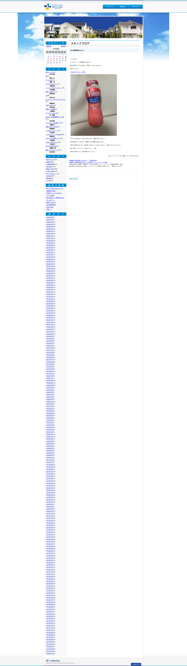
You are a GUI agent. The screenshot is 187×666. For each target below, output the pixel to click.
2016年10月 (50, 492)
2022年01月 (50, 345)
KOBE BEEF (50, 207)
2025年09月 (50, 243)
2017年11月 (50, 462)
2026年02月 (50, 231)
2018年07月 (50, 443)
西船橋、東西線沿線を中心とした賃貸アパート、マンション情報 (88, 162)
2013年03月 (50, 590)
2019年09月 (50, 411)
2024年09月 (50, 271)
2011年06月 (50, 639)
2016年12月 (50, 488)
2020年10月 (50, 380)
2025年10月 (50, 240)
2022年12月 (50, 320)
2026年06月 (50, 222)
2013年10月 (50, 574)
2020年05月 (50, 392)
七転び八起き (50, 105)
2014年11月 (50, 544)
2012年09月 (50, 604)
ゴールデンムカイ (51, 113)
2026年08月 (50, 217)
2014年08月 (50, 551)
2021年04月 (50, 366)
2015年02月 (50, 537)
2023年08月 (50, 301)
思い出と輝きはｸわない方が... (55, 188)
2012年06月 (50, 611)
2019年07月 (50, 415)
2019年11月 (50, 406)
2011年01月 (50, 651)
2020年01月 (50, 401)
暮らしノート (50, 72)
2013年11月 (50, 572)
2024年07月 (50, 275)
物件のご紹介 (50, 169)
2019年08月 (50, 413)
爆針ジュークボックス (52, 150)
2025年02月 (50, 259)
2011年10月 (50, 630)
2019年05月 (50, 420)
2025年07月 (50, 247)
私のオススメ (50, 159)
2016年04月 (50, 506)
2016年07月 (50, 499)
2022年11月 (50, 322)
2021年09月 (50, 355)
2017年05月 (50, 476)
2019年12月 (50, 404)
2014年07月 (50, 553)
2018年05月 (50, 448)
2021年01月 (50, 373)
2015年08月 (50, 523)
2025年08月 (50, 245)
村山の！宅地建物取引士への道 (55, 117)
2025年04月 (50, 254)
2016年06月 (50, 502)
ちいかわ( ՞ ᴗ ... (51, 200)
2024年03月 (50, 285)
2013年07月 (50, 581)
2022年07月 (50, 331)
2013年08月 (50, 579)
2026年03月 (50, 229)
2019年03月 (50, 425)
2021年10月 (50, 352)
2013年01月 (50, 595)
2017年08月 (50, 469)
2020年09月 (50, 383)
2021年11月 (50, 350)
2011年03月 (50, 646)
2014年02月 (50, 565)
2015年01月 (50, 539)
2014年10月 (50, 546)
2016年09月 (50, 495)
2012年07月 (50, 609)
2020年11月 (50, 378)
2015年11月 (50, 516)
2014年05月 (50, 558)
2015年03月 (50, 534)
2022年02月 (50, 343)
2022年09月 (50, 327)
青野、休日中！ (50, 91)
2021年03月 (50, 369)
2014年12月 (50, 541)
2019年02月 (50, 427)
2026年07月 (50, 219)
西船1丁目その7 (51, 202)
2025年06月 (50, 250)
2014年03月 (50, 562)
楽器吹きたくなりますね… (54, 193)
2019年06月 (50, 418)
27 (48, 63)
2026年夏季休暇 (51, 205)
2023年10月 (50, 296)
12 (65, 56)
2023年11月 (50, 294)
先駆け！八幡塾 (50, 109)
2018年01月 (50, 457)
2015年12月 (50, 513)
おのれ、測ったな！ (51, 142)
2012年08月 (50, 607)
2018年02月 (50, 455)
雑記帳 (48, 178)
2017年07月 (50, 471)
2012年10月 (50, 602)
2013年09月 (50, 576)
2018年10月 (50, 436)
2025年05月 (50, 252)
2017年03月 (50, 481)
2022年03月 (50, 341)
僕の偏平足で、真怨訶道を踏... (55, 197)
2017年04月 (50, 478)
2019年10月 (50, 408)
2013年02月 (50, 593)
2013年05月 (50, 586)
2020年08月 (50, 385)
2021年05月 (50, 364)
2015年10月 (50, 518)
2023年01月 (50, 317)
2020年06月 (50, 390)
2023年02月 (50, 315)
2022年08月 (50, 329)
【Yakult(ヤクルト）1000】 (78, 72)
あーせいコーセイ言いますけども (55, 99)
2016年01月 (50, 511)
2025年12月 (50, 236)
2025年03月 (50, 257)
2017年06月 (50, 474)
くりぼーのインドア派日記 (53, 134)
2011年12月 (50, 625)
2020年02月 (50, 399)
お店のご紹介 (50, 171)
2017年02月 (50, 483)
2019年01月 (50, 429)
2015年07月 (50, 525)
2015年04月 (50, 532)
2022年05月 (50, 336)
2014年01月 (50, 567)
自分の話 (49, 166)
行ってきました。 (52, 173)
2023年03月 (50, 313)
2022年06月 (50, 334)
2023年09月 (50, 299)
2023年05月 (50, 308)
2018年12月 (50, 432)
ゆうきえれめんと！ (51, 84)
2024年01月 (50, 289)
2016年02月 (50, 509)
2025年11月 (50, 238)
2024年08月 (50, 273)
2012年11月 (50, 600)
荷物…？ (49, 209)
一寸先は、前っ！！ (51, 130)
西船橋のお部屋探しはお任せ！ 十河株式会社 (83, 160)
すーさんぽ (49, 80)
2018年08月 (50, 441)
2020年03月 (50, 397)
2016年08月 (50, 497)
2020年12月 (50, 376)
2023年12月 (50, 292)
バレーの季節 (50, 195)
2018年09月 (50, 439)
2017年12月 (50, 460)
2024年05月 (50, 280)
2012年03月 (50, 618)
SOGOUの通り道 (51, 146)
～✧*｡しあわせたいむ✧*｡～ (54, 88)
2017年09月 (50, 467)
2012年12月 (50, 597)
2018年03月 (50, 453)
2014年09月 (50, 548)
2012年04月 (50, 616)
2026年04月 (50, 226)
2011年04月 (50, 644)
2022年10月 (50, 324)
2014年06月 (50, 555)
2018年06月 (50, 446)
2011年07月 (50, 637)
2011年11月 (50, 628)
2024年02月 (50, 287)
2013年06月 (50, 583)
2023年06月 (50, 306)
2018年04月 (50, 450)
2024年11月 (50, 266)
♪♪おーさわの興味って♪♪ (53, 138)
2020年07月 (50, 387)
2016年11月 (50, 490)
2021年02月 (50, 371)
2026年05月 (50, 224)
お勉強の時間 (50, 164)
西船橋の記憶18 (51, 191)
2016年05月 (50, 504)
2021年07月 (50, 359)
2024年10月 (50, 268)
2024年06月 (50, 278)
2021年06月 (50, 362)
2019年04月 (50, 422)
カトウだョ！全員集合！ (53, 123)
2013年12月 (50, 569)
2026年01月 (50, 233)
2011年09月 (50, 632)
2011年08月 (50, 635)
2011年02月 (50, 649)
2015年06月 (50, 527)
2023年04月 (50, 310)
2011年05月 (50, 642)
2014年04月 (50, 560)
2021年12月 (50, 348)
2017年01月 (50, 485)
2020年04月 (50, 394)
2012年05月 (50, 614)
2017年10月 (50, 464)
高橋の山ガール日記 (51, 126)
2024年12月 (50, 264)
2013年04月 (50, 588)
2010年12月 (50, 653)
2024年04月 (50, 282)
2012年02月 (50, 621)
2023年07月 (50, 303)
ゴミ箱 (48, 180)
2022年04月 (50, 338)
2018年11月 (50, 434)
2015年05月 (50, 530)
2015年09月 (50, 520)
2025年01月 (50, 261)
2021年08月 (50, 357)
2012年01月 (50, 623)
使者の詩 (49, 162)
